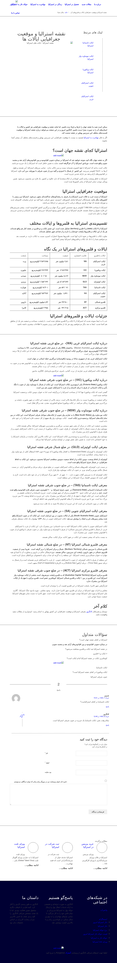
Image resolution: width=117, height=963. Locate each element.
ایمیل (47, 762)
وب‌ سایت (48, 772)
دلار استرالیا (102, 926)
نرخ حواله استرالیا (100, 930)
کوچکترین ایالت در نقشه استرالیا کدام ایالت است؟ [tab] (87, 658)
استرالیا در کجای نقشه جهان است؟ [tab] (93, 639)
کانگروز (89, 611)
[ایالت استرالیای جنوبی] (102, 82)
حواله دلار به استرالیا (99, 937)
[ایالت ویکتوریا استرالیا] (102, 69)
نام (46, 753)
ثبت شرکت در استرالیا (52, 845)
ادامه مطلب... (31, 865)
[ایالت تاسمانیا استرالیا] (102, 42)
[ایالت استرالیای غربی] (102, 96)
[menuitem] (19, 4)
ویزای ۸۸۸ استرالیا (100, 941)
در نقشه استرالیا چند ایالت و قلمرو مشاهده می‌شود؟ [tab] (86, 649)
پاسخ (107, 706)
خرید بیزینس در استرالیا (87, 845)
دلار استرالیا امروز (100, 922)
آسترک (68, 952)
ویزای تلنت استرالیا (19, 845)
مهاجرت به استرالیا (91, 137)
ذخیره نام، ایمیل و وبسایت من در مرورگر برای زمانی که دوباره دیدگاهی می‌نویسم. (40, 782)
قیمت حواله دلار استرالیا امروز (95, 933)
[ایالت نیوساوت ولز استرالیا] (102, 56)
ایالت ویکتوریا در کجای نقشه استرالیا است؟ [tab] (90, 672)
